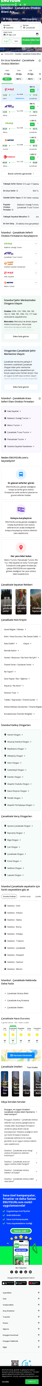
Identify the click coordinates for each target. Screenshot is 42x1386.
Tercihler (5, 1381)
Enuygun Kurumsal (10, 1335)
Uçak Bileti (7, 1293)
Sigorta (6, 1329)
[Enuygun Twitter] (21, 1272)
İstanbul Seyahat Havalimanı (14, 267)
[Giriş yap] (20, 5)
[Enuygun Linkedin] (25, 1272)
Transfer (6, 1317)
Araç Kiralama (8, 1311)
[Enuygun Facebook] (11, 1272)
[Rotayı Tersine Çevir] (21, 27)
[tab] (10, 19)
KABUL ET (31, 1381)
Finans (5, 1323)
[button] (21, 1055)
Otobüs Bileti (9, 54)
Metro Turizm (9, 286)
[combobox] (12, 27)
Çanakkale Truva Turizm (13, 257)
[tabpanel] (21, 34)
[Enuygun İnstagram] (16, 1272)
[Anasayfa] (2, 54)
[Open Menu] (24, 4)
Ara (32, 91)
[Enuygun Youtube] (30, 1272)
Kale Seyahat (9, 276)
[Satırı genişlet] (36, 244)
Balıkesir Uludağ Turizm (13, 247)
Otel (4, 1299)
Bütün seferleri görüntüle (20, 173)
